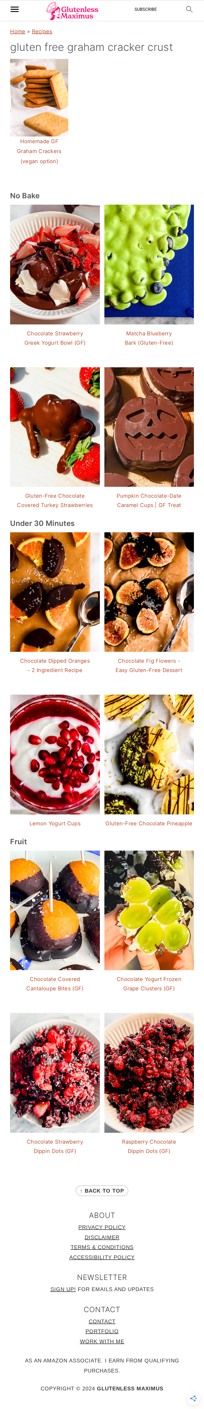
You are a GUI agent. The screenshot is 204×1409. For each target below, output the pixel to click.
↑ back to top (102, 1191)
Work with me (102, 1341)
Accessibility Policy (102, 1257)
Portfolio (102, 1331)
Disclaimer (102, 1237)
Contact (102, 1321)
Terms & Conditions (102, 1247)
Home (17, 31)
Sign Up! (63, 1289)
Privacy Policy (102, 1227)
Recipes (42, 31)
